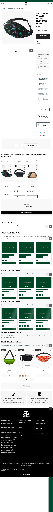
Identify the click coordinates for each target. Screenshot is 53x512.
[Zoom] (31, 50)
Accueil (3, 8)
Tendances (21, 439)
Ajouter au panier (27, 212)
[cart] (51, 3)
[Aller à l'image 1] (16, 51)
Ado (20, 441)
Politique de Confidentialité (13, 472)
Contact (23, 474)
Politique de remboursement (37, 472)
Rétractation (29, 474)
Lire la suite (43, 109)
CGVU (4, 472)
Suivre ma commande (8, 432)
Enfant (20, 444)
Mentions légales (25, 472)
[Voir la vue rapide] (10, 169)
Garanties (47, 472)
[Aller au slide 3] (29, 394)
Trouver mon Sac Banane (42, 442)
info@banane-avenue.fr (8, 433)
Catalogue (21, 446)
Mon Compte (39, 434)
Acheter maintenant (43, 36)
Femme (20, 436)
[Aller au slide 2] (26, 394)
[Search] (48, 3)
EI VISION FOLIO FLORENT (11, 478)
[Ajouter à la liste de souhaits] (10, 166)
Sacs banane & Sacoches (42, 440)
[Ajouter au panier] (9, 270)
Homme (20, 433)
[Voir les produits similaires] (10, 173)
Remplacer (20, 196)
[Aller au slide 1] (24, 394)
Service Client (39, 437)
